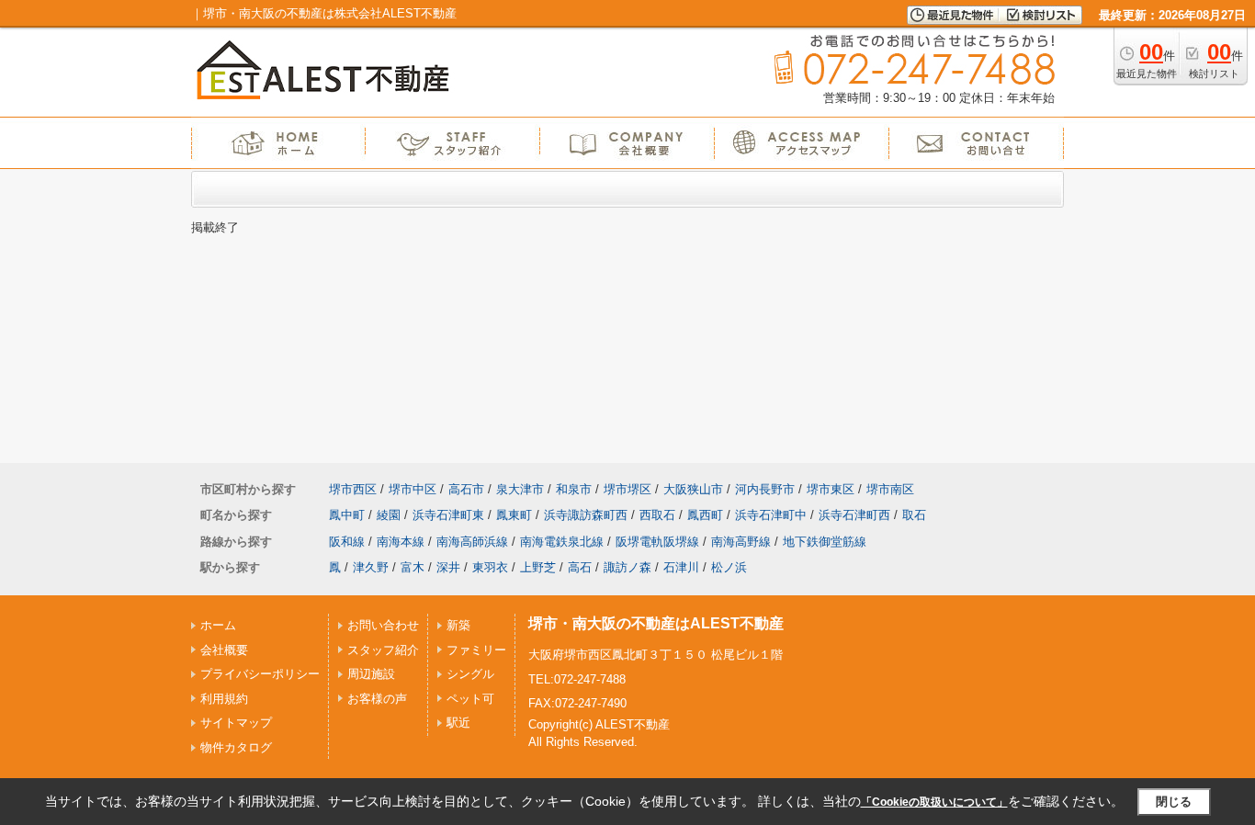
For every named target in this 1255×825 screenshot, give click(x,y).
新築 (458, 625)
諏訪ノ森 (627, 567)
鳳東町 (514, 515)
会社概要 (224, 650)
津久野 (371, 567)
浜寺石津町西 (854, 515)
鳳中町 (347, 515)
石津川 (681, 567)
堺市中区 (412, 489)
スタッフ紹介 (383, 650)
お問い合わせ (383, 625)
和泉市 (574, 489)
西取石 (657, 515)
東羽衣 (490, 567)
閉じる (1174, 801)
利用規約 (224, 699)
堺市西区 (353, 489)
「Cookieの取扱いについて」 (934, 802)
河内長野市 (765, 489)
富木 (412, 567)
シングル (470, 674)
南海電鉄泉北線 (562, 541)
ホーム (218, 625)
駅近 (458, 722)
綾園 (389, 515)
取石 (914, 515)
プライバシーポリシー (260, 674)
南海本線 (400, 541)
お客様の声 (377, 699)
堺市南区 (890, 489)
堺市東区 (830, 489)
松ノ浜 (729, 567)
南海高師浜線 (472, 541)
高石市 (466, 489)
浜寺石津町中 (771, 515)
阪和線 (347, 541)
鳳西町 (705, 515)
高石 (580, 567)
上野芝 (538, 567)
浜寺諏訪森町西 (586, 515)
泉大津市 (520, 489)
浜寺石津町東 (448, 515)
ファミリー (476, 650)
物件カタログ (236, 747)
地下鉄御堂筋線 (824, 541)
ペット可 (470, 699)
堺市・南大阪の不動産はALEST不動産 (656, 623)
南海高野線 (741, 541)
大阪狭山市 (693, 489)
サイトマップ (236, 722)
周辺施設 (371, 674)
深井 (448, 567)
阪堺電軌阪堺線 (657, 541)
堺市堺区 (627, 489)
